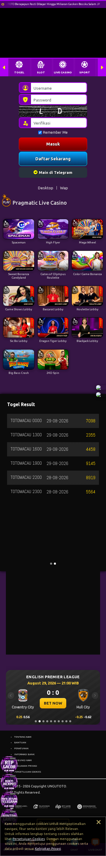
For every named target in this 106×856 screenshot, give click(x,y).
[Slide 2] (40, 721)
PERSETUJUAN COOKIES (27, 772)
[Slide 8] (63, 721)
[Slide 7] (59, 721)
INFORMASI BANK (24, 754)
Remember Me (55, 132)
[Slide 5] (51, 721)
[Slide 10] (70, 721)
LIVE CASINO (63, 72)
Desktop (45, 187)
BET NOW (51, 703)
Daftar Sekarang (53, 158)
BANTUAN (20, 742)
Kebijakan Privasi (48, 848)
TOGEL (19, 72)
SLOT (41, 72)
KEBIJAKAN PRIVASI (25, 766)
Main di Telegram (55, 172)
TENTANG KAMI (23, 737)
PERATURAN (21, 748)
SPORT (84, 72)
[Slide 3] (43, 721)
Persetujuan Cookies (29, 839)
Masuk (53, 143)
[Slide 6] (55, 721)
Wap (64, 187)
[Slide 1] (36, 721)
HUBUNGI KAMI (23, 760)
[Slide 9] (66, 721)
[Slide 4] (47, 721)
